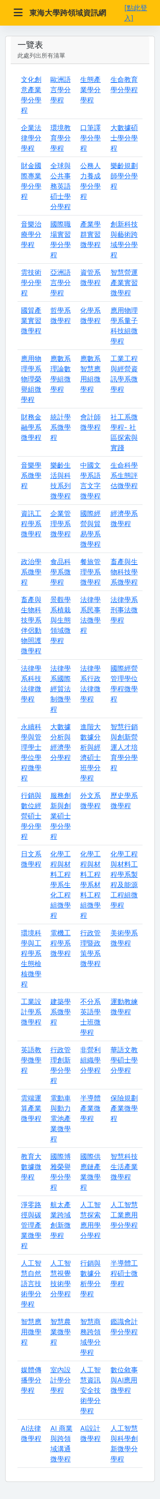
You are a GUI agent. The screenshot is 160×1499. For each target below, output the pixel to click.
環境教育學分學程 (60, 137)
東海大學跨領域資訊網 (67, 12)
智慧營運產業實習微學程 (124, 282)
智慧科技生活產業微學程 (124, 1166)
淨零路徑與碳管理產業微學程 (31, 1225)
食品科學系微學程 (60, 571)
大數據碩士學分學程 (124, 137)
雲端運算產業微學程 (31, 1108)
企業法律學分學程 (31, 137)
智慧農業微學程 (60, 1331)
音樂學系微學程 (31, 475)
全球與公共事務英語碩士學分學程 (60, 186)
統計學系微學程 (60, 427)
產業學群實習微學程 (90, 234)
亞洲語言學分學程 (60, 282)
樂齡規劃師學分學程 (124, 175)
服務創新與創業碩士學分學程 (60, 816)
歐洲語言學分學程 (60, 89)
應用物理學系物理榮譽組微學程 (31, 379)
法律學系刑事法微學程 (124, 609)
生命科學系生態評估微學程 (124, 475)
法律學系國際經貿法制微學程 (60, 688)
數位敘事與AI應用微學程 (124, 1379)
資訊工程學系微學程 (31, 523)
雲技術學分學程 (31, 282)
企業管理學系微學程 (60, 523)
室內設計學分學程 (60, 1379)
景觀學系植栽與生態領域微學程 (60, 620)
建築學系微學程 (60, 1011)
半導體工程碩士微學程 (124, 1273)
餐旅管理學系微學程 (90, 571)
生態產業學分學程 (90, 89)
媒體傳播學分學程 (31, 1379)
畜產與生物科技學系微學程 (124, 571)
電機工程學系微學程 (60, 943)
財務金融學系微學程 (31, 427)
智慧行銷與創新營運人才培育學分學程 (124, 747)
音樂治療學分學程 (31, 234)
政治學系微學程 (31, 571)
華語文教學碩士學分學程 (124, 1059)
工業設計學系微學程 (31, 1011)
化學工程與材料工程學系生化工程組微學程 (60, 885)
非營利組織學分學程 (90, 1059)
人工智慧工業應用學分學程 (124, 1214)
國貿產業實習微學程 (31, 320)
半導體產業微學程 (90, 1108)
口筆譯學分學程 (90, 137)
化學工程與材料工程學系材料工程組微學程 (90, 885)
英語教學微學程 (31, 1059)
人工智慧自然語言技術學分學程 (31, 1283)
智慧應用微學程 (31, 1331)
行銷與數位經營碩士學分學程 (31, 816)
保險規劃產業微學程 (124, 1108)
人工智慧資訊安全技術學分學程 (90, 1390)
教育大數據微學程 (31, 1166)
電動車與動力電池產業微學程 (60, 1118)
